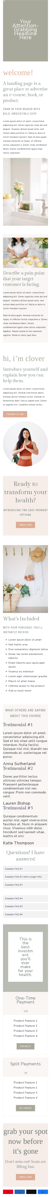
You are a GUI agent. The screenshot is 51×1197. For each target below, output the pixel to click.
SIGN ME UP (25, 1046)
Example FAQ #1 (14, 868)
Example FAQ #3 (14, 884)
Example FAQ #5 (14, 906)
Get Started (25, 1108)
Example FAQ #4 (14, 898)
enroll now (25, 1177)
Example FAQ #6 (14, 914)
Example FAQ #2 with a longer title (23, 876)
